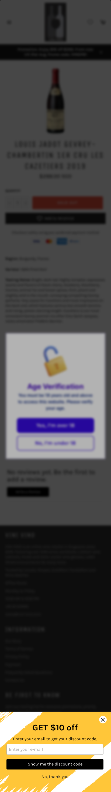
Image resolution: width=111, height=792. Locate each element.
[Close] (103, 719)
